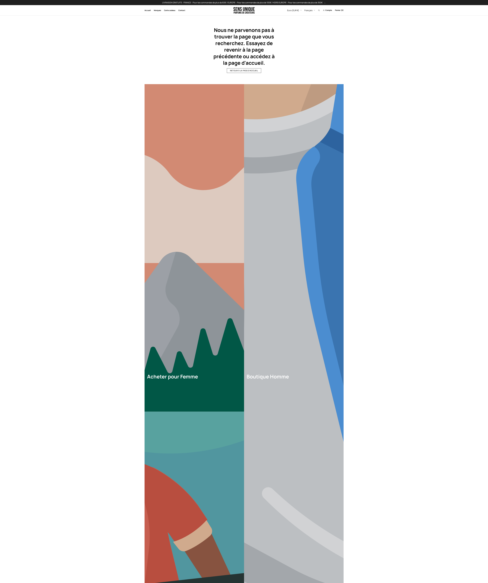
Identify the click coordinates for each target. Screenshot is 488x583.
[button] (319, 10)
